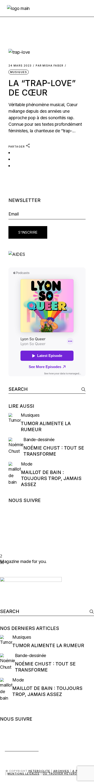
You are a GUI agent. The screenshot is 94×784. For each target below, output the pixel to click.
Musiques (18, 72)
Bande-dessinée (38, 439)
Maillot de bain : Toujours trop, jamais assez (51, 478)
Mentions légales (23, 773)
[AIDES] (47, 254)
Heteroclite (39, 771)
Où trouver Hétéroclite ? (65, 773)
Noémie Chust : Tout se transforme (53, 451)
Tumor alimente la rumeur (48, 645)
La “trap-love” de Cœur (42, 87)
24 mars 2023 (20, 65)
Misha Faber (49, 65)
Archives (61, 771)
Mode (27, 463)
